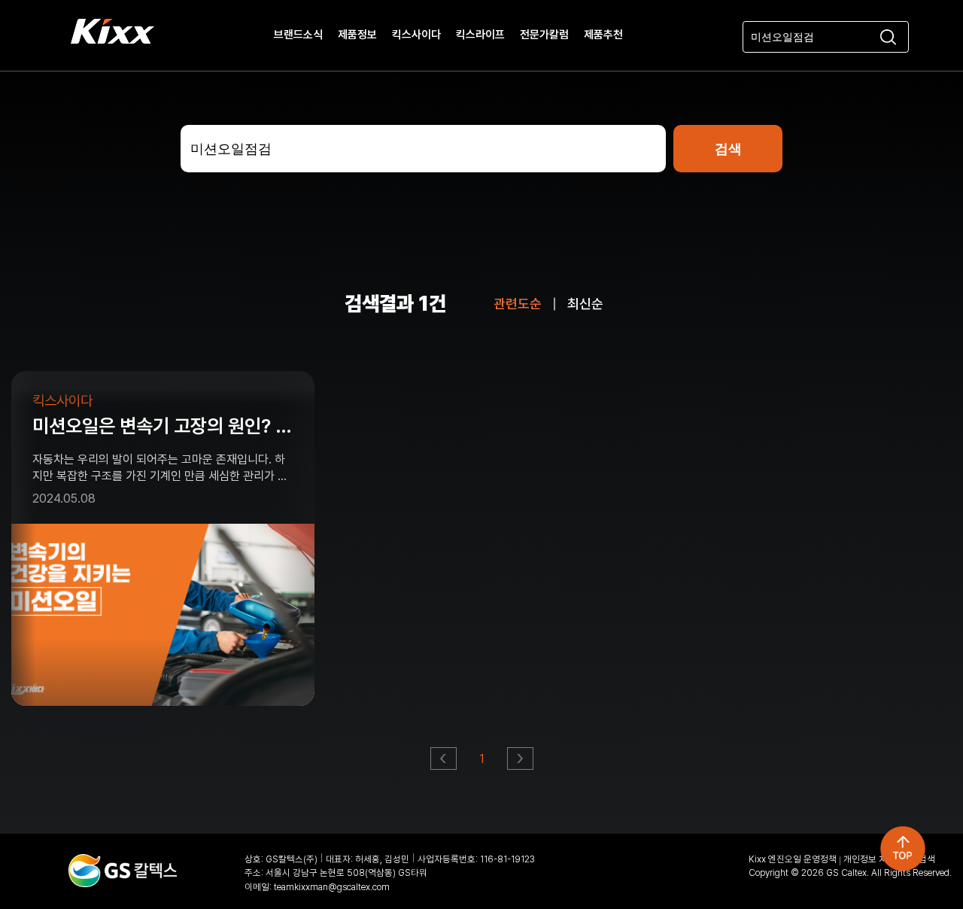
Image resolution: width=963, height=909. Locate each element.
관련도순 (518, 304)
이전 (444, 762)
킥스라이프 (480, 35)
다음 (521, 762)
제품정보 (357, 35)
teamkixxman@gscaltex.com (332, 886)
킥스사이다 (416, 35)
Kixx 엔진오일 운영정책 (793, 859)
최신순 (585, 304)
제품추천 (603, 35)
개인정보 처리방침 (877, 859)
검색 (927, 859)
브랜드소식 (298, 35)
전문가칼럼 (544, 35)
